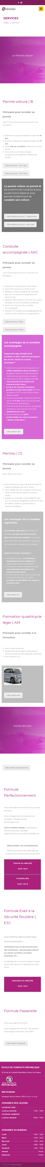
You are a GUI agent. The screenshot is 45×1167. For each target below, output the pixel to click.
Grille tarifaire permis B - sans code (20, 224)
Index (6, 23)
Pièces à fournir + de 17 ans (16, 173)
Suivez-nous (30, 1096)
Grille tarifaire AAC (13, 432)
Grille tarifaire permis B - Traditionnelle (21, 216)
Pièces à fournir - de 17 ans (16, 165)
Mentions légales (16, 1164)
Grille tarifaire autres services (16, 768)
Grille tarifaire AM (13, 695)
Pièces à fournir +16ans (14, 330)
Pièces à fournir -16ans (14, 322)
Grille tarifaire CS (13, 595)
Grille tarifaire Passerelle (16, 1043)
